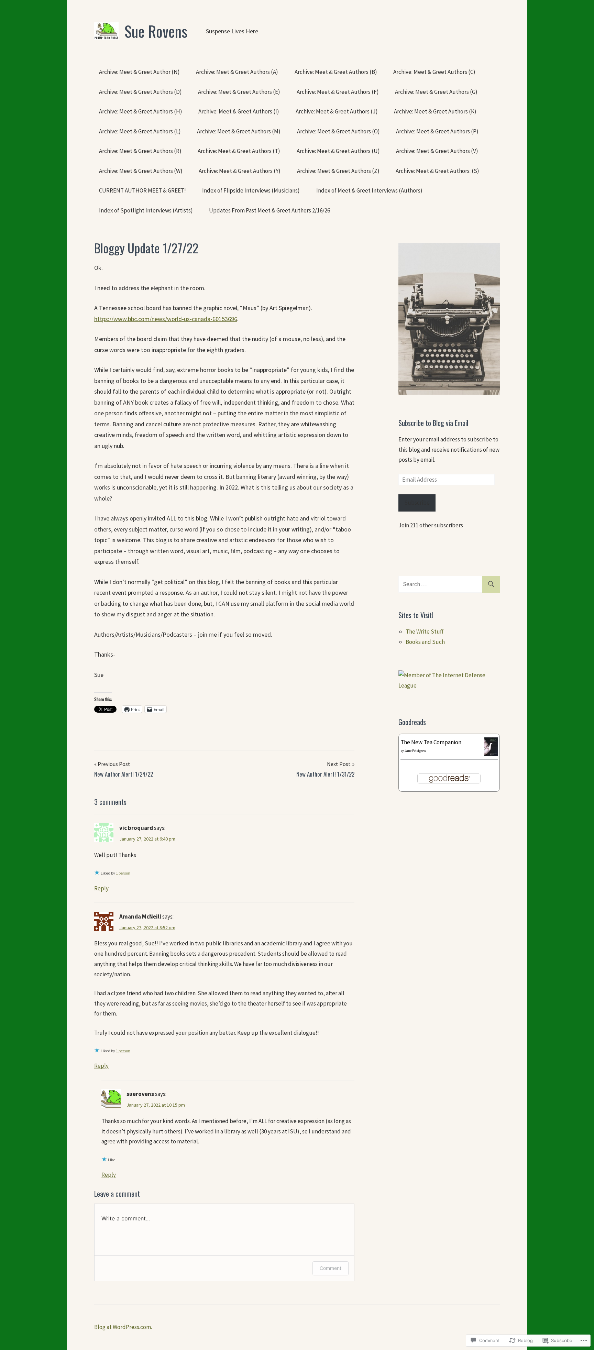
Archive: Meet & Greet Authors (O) (338, 131)
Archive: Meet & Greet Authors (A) (237, 72)
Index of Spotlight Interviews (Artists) (146, 210)
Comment (330, 1268)
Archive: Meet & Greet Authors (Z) (338, 171)
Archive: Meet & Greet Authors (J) (337, 111)
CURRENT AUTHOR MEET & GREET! (142, 190)
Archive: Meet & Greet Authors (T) (239, 151)
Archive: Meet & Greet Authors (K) (435, 111)
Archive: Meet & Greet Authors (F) (338, 92)
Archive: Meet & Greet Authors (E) (239, 92)
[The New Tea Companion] (491, 754)
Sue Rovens (155, 31)
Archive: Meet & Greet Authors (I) (238, 111)
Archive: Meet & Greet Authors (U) (338, 151)
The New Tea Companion (430, 742)
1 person (123, 873)
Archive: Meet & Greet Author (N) (139, 72)
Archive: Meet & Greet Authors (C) (434, 72)
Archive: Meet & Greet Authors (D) (140, 92)
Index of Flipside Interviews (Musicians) (251, 190)
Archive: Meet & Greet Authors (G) (436, 92)
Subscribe (417, 502)
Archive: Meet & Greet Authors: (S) (437, 171)
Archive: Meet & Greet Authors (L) (140, 131)
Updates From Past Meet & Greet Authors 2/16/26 (269, 210)
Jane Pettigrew (415, 750)
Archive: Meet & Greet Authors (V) (437, 151)
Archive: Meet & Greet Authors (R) (140, 151)
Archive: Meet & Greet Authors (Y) (239, 171)
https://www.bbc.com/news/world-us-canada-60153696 (165, 319)
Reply (101, 888)
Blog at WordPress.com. (123, 1327)
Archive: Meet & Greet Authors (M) (238, 131)
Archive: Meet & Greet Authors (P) (437, 131)
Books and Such (425, 642)
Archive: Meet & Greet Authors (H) (140, 111)
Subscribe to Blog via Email (433, 423)
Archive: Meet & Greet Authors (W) (141, 171)
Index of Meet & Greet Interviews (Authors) (369, 190)
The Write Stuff (424, 631)
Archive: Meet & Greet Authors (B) (336, 72)
